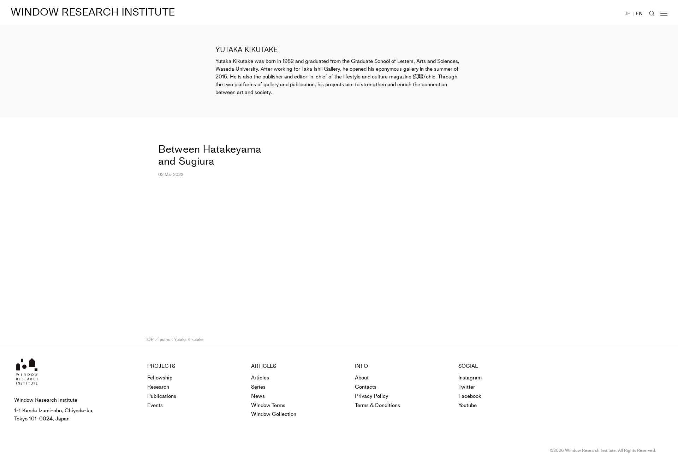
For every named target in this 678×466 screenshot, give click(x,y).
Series (258, 387)
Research (158, 387)
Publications (161, 396)
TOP (149, 339)
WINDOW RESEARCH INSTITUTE (93, 12)
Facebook (469, 396)
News (258, 396)
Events (155, 405)
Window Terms (268, 405)
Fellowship (159, 377)
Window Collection (273, 414)
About (362, 377)
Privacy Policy (371, 396)
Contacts (365, 387)
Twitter (466, 387)
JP (627, 14)
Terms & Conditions (377, 405)
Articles (260, 377)
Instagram (470, 377)
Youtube (467, 405)
